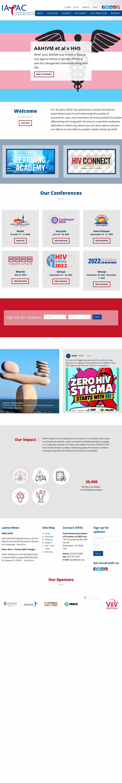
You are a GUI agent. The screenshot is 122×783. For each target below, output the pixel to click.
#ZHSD (92, 365)
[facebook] (103, 8)
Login (67, 7)
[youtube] (114, 8)
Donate (86, 7)
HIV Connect (81, 13)
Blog (76, 7)
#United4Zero (103, 365)
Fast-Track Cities (99, 13)
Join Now (25, 123)
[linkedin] (110, 8)
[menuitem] (40, 13)
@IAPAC (81, 356)
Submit (97, 317)
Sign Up (98, 553)
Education (52, 13)
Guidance (66, 13)
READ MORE (41, 72)
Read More (18, 408)
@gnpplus (70, 363)
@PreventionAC (102, 360)
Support (48, 542)
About (40, 13)
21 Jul (89, 356)
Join (95, 7)
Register (20, 240)
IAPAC (74, 355)
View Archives (61, 240)
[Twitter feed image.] (92, 403)
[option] (61, 61)
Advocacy (115, 13)
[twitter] (107, 8)
